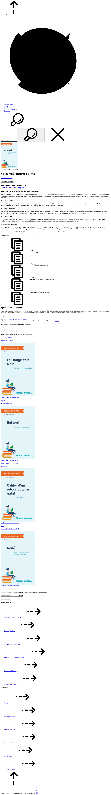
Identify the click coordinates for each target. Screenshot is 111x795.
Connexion (7, 111)
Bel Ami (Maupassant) (10, 684)
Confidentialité (8, 756)
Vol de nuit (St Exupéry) (11, 671)
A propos (7, 703)
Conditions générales (10, 743)
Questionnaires (8, 108)
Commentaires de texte (10, 109)
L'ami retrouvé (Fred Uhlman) (12, 617)
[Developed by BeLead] (36, 793)
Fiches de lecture (8, 104)
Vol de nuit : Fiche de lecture (12, 331)
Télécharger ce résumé (7, 181)
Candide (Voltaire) (9, 631)
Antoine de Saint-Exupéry (6, 178)
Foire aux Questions (10, 729)
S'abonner (20, 595)
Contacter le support (10, 769)
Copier (57, 321)
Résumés (6, 106)
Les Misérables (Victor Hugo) (12, 644)
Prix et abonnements (10, 716)
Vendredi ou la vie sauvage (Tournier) (14, 657)
